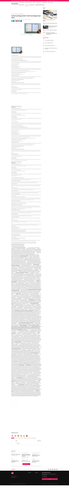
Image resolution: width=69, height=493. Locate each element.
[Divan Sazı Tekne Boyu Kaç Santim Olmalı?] (36, 458)
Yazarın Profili (39, 440)
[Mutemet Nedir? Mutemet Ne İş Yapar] (44, 29)
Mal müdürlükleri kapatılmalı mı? (49, 40)
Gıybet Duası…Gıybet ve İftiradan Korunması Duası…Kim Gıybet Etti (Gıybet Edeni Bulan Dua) (51, 33)
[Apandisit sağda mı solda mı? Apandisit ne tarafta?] (36, 452)
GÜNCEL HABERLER (21, 2)
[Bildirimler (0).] (57, 0)
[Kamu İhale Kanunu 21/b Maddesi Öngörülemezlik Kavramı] (45, 27)
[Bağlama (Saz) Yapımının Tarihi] (26, 458)
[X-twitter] (47, 469)
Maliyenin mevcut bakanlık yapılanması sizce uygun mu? (51, 48)
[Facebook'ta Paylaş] (12, 21)
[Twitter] (51, 0)
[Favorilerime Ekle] (20, 34)
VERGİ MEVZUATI (38, 2)
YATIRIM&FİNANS (44, 2)
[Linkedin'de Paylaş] (18, 21)
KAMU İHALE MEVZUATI (28, 2)
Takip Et (18, 443)
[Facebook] (49, 0)
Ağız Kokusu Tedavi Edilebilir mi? (15, 454)
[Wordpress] (51, 469)
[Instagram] (50, 0)
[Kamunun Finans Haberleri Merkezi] (15, 4)
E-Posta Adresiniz (44, 476)
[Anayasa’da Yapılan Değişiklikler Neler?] (44, 23)
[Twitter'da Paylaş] (13, 21)
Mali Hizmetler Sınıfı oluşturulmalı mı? (50, 51)
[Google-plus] (49, 469)
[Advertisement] (26, 11)
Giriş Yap (54, 0)
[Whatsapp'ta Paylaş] (15, 21)
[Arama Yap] (48, 0)
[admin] (14, 442)
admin (13, 19)
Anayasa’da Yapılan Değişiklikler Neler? (52, 23)
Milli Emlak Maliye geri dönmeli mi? (50, 45)
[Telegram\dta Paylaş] (19, 21)
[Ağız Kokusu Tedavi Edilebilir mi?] (16, 452)
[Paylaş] (21, 21)
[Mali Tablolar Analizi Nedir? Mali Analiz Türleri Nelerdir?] (50, 14)
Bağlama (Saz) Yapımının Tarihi (26, 461)
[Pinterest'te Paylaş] (16, 21)
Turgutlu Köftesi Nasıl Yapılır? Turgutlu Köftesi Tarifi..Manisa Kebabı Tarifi (26, 455)
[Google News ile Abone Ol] (30, 34)
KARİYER (34, 2)
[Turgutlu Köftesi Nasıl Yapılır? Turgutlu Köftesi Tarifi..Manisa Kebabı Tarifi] (26, 452)
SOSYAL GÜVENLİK (50, 2)
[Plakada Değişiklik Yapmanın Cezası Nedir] (16, 458)
